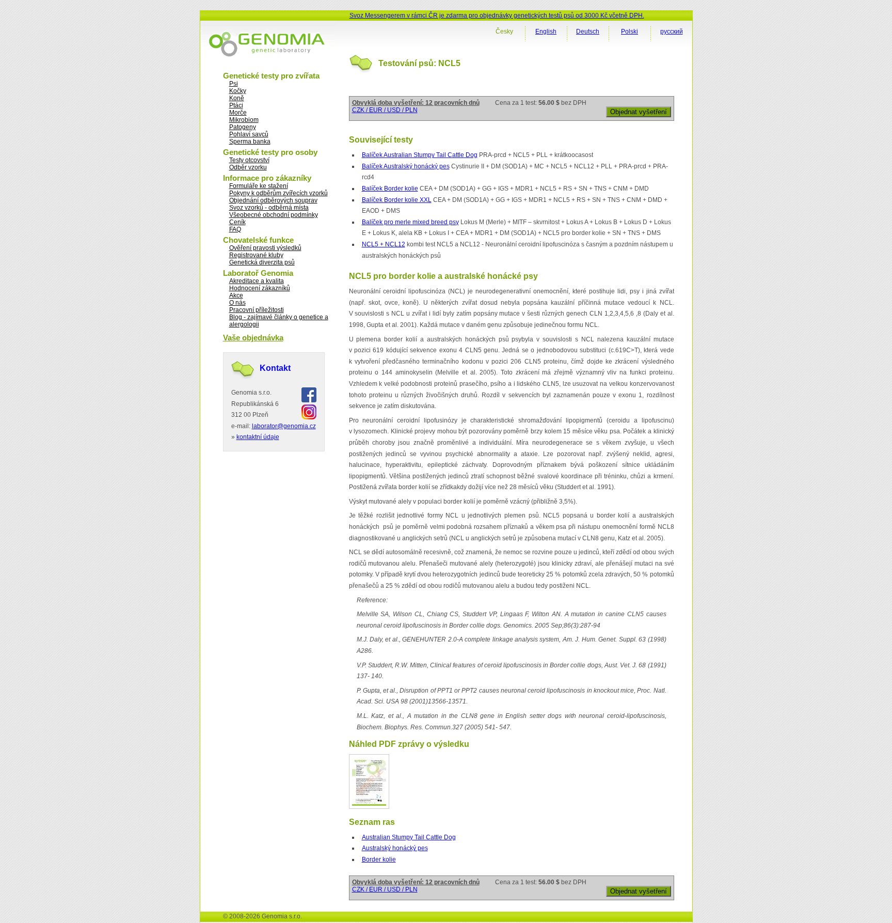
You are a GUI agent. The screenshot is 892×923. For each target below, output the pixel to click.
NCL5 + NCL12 (383, 244)
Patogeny (242, 127)
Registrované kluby (256, 255)
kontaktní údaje (257, 437)
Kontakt (275, 368)
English (545, 31)
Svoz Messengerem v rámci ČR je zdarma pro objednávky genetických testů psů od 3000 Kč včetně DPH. (496, 15)
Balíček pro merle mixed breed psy (410, 222)
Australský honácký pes (395, 848)
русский (671, 31)
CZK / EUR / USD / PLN (385, 110)
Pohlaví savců (248, 134)
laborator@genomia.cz (284, 426)
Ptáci (236, 105)
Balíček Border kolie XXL (397, 200)
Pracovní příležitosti (256, 310)
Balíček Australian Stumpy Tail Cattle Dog (419, 155)
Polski (629, 31)
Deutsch (587, 31)
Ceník (237, 222)
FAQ (235, 229)
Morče (238, 112)
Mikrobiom (244, 119)
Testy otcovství (249, 160)
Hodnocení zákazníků (259, 288)
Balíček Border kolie (390, 188)
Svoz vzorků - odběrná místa (269, 207)
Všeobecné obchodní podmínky (273, 214)
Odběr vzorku (248, 167)
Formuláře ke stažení (258, 186)
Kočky (237, 91)
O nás (237, 302)
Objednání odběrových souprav (273, 200)
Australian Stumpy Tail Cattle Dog (409, 837)
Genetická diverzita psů (262, 262)
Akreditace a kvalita (256, 281)
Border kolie (379, 859)
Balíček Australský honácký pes (406, 166)
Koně (236, 98)
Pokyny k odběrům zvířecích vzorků (278, 193)
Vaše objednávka (253, 337)
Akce (236, 295)
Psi (233, 83)
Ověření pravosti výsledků (265, 248)
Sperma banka (249, 141)
